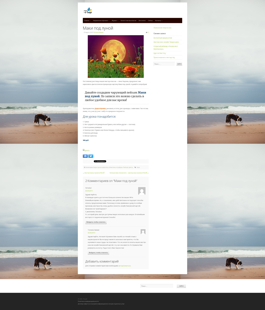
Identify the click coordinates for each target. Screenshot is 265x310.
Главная (86, 20)
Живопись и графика (115, 167)
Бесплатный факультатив (163, 38)
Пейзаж (125, 167)
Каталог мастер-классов (128, 20)
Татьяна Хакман (98, 32)
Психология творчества (162, 28)
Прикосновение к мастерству (164, 57)
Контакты (158, 20)
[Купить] (86, 150)
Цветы (131, 167)
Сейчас (150, 20)
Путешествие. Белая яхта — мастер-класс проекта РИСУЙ (128, 173)
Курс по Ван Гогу (160, 53)
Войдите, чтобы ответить (96, 222)
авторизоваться (124, 266)
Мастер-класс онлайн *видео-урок (166, 42)
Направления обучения (100, 20)
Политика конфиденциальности (88, 301)
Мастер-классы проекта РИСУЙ (94, 173)
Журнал (114, 20)
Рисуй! (132, 10)
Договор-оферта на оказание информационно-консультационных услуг (101, 304)
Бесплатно (142, 20)
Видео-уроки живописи (100, 167)
